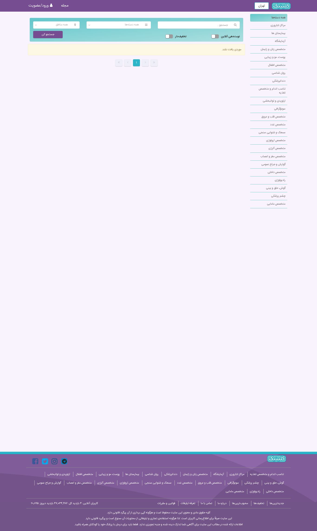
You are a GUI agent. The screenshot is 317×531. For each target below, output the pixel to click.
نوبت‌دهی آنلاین (230, 37)
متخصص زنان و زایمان (273, 49)
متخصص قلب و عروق (273, 116)
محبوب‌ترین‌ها (240, 503)
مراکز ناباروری (278, 25)
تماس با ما (206, 503)
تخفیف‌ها (259, 503)
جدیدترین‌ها (277, 503)
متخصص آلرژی (276, 148)
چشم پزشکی (278, 196)
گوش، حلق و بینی (275, 188)
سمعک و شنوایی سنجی (272, 132)
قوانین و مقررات (166, 503)
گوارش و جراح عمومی (273, 164)
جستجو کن (48, 34)
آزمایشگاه (280, 41)
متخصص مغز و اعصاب (272, 156)
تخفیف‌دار (180, 37)
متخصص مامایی (276, 204)
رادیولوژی (280, 180)
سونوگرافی (279, 108)
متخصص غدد (277, 124)
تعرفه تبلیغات (188, 503)
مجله (64, 6)
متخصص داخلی (276, 172)
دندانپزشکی (278, 81)
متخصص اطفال (276, 65)
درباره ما (222, 503)
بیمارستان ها (278, 33)
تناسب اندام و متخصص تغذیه (272, 90)
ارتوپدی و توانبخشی (274, 101)
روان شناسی (278, 73)
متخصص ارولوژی (275, 140)
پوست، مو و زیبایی (274, 57)
